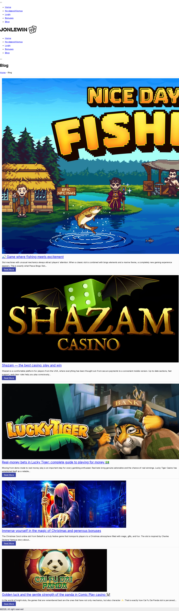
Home (8, 7)
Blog (7, 22)
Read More (9, 269)
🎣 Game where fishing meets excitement (33, 257)
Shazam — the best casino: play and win (32, 365)
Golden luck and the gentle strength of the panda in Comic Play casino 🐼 (56, 594)
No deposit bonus (14, 11)
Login (7, 14)
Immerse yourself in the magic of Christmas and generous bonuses (51, 531)
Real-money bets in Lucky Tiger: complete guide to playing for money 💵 (55, 462)
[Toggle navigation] (1, 2)
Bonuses (9, 18)
